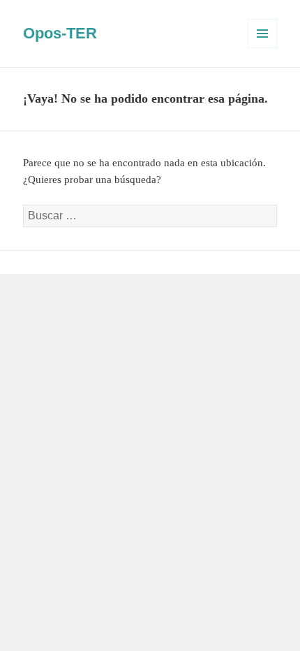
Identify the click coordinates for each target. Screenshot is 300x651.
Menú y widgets (262, 47)
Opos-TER (60, 33)
